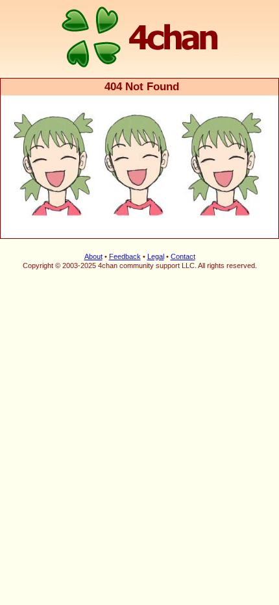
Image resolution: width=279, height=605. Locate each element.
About (93, 256)
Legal (155, 256)
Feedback (125, 256)
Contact (183, 256)
